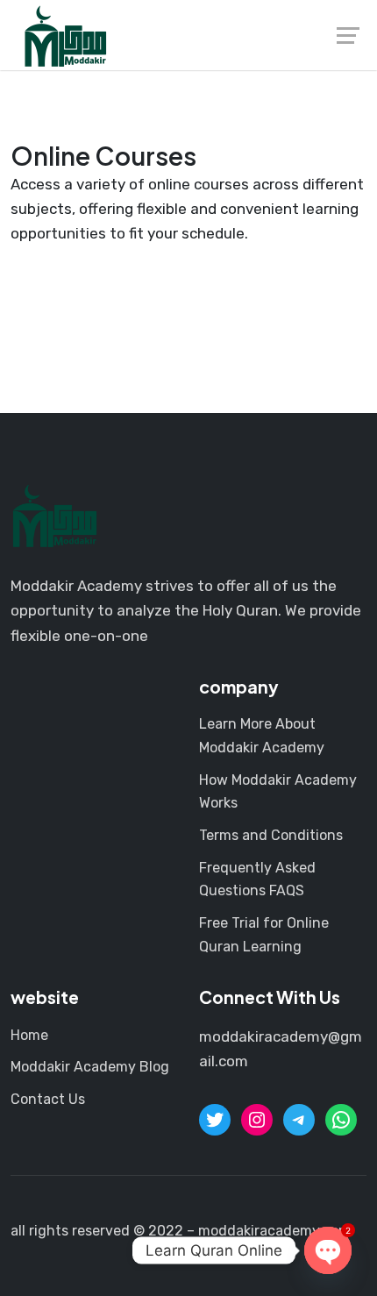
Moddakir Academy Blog (90, 1066)
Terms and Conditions (271, 835)
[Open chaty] (328, 1250)
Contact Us (48, 1099)
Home (29, 1035)
